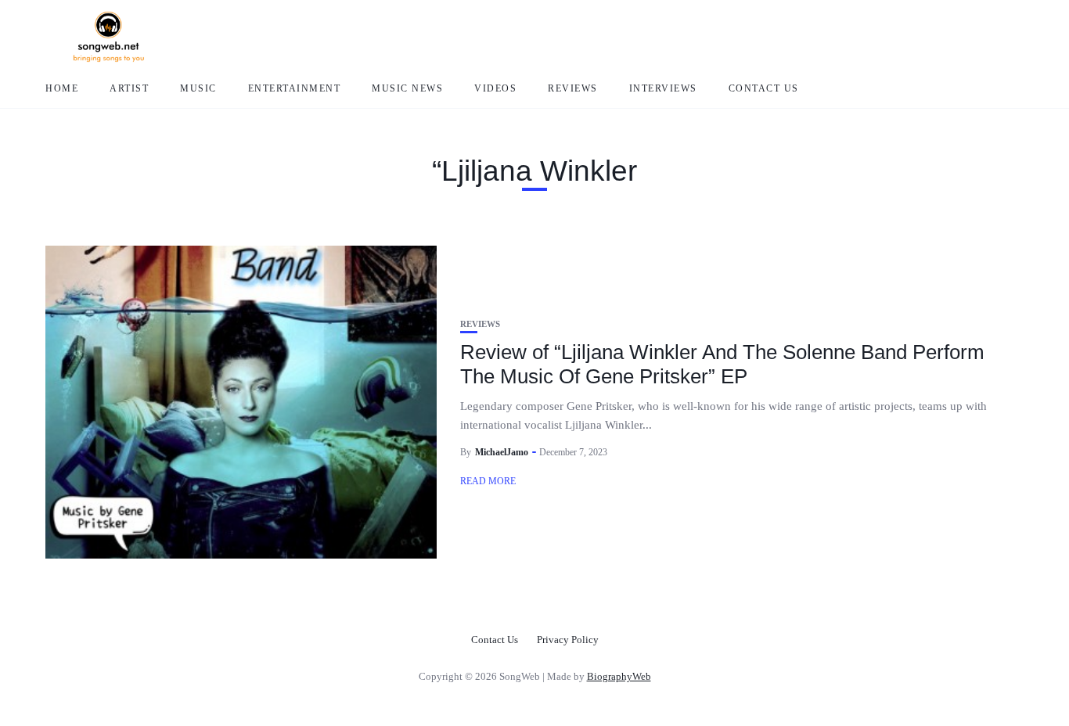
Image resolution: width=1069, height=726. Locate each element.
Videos (495, 88)
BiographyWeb (619, 676)
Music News (407, 88)
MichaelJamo (501, 452)
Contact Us (764, 88)
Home (61, 88)
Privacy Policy (568, 639)
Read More (488, 481)
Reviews (573, 88)
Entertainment (294, 88)
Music (198, 88)
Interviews (663, 88)
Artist (129, 88)
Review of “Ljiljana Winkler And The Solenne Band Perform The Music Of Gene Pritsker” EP (722, 364)
